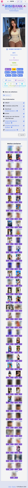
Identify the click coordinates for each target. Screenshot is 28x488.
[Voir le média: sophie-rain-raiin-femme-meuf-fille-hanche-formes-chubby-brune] (18, 233)
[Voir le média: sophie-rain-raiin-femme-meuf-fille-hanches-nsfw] (10, 233)
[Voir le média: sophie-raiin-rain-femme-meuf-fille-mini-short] (10, 283)
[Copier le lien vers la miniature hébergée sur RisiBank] (24, 125)
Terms (14, 487)
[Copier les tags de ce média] (24, 117)
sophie (20, 69)
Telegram (23, 86)
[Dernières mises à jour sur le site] (15, 1)
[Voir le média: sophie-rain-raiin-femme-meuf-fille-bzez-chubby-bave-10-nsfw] (10, 166)
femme (21, 72)
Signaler (22, 135)
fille (15, 75)
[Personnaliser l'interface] (18, 1)
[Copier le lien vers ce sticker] (10, 152)
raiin (14, 72)
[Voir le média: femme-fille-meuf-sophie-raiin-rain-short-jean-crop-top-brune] (18, 224)
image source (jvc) (10, 130)
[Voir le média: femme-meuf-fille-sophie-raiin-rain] (18, 183)
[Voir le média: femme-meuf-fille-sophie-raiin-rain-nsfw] (10, 183)
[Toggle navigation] (25, 1)
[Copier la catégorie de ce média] (24, 113)
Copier (9, 80)
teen (20, 75)
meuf (8, 75)
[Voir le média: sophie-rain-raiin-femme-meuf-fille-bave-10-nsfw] (10, 199)
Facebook (17, 86)
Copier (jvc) (20, 80)
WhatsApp (11, 86)
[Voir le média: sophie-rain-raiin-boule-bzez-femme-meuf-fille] (18, 299)
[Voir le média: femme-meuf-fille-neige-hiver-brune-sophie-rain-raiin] (18, 199)
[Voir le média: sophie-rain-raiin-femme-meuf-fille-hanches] (10, 291)
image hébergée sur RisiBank (11, 122)
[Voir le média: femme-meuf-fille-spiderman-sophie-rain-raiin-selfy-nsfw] (10, 191)
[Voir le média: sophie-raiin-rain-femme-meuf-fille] (10, 258)
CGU (9, 487)
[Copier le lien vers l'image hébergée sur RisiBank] (24, 121)
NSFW (12, 1)
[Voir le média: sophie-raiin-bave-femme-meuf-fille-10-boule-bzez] (18, 308)
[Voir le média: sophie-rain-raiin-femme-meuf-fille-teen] (10, 149)
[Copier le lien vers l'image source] (24, 130)
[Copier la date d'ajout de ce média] (24, 106)
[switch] (8, 1)
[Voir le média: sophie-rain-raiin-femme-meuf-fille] (18, 216)
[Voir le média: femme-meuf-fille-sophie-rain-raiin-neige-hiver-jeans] (18, 249)
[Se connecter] (21, 1)
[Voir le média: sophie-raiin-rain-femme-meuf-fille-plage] (18, 258)
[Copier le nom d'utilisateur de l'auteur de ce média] (24, 109)
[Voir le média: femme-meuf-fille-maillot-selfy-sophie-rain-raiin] (18, 191)
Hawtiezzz (7, 95)
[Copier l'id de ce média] (24, 103)
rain (8, 72)
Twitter (6, 86)
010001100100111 (15, 49)
